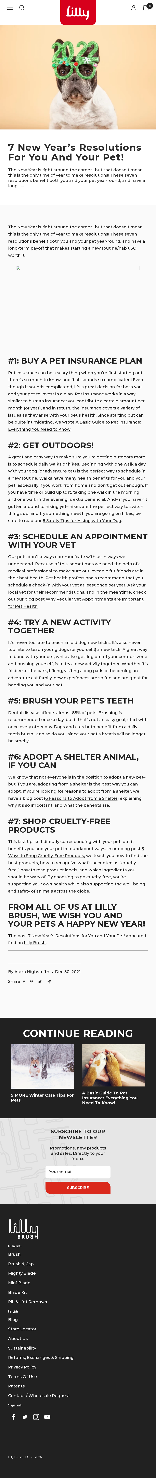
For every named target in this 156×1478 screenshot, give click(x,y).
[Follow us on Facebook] (13, 1417)
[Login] (133, 7)
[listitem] (24, 981)
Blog (13, 1319)
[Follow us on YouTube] (47, 1417)
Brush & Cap (21, 1263)
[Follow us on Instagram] (36, 1417)
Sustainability (22, 1348)
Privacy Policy (22, 1367)
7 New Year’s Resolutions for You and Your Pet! (76, 935)
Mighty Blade (22, 1273)
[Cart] (146, 7)
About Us (18, 1338)
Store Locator (22, 1328)
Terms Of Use (22, 1376)
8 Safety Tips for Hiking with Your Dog (82, 520)
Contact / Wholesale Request (39, 1395)
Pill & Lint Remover (28, 1301)
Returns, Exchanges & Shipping (41, 1357)
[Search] (22, 7)
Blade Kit (17, 1292)
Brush (14, 1254)
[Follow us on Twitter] (24, 1417)
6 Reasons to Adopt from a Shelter (81, 798)
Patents (16, 1386)
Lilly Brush (35, 942)
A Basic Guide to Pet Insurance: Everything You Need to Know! (110, 1098)
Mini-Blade (19, 1282)
